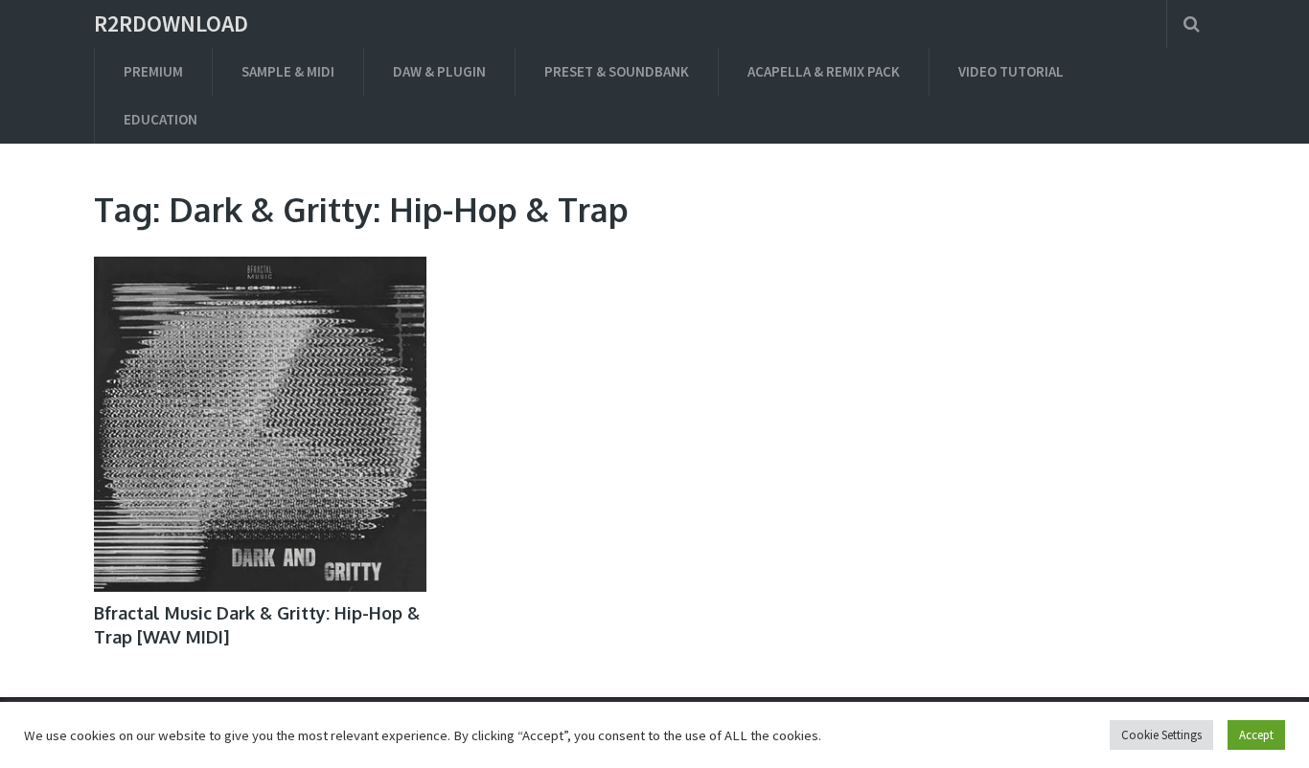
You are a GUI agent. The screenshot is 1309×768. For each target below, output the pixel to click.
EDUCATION (160, 119)
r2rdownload (171, 23)
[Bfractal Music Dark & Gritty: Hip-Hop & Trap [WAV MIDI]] (260, 424)
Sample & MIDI (287, 71)
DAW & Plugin (439, 71)
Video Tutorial (1011, 71)
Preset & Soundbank (616, 71)
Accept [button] (1256, 735)
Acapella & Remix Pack (823, 71)
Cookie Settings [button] (1161, 735)
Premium (153, 71)
